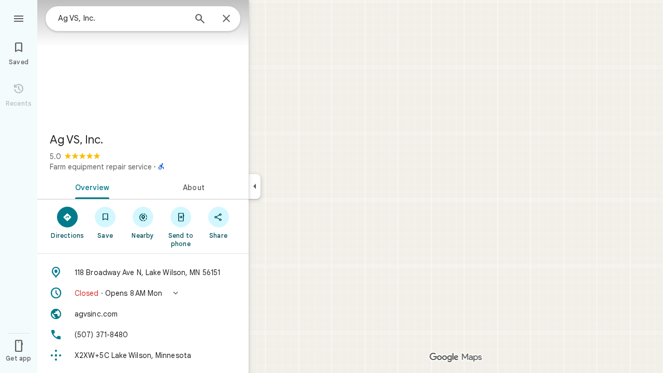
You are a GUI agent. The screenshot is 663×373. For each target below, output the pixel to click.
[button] (143, 293)
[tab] (90, 186)
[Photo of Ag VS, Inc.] (143, 62)
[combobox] (121, 18)
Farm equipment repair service (101, 166)
